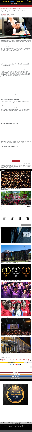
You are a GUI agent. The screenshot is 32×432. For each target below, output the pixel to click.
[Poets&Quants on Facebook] (13, 364)
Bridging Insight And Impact (5, 353)
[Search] (31, 367)
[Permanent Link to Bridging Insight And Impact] (16, 345)
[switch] (12, 219)
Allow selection (16, 224)
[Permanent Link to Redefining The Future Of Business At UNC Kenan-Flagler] (16, 253)
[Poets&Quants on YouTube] (17, 364)
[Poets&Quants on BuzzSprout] (12, 364)
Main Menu (5, 5)
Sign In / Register (20, 426)
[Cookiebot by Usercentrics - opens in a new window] (27, 206)
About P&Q (1, 425)
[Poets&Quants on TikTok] (20, 364)
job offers (6, 356)
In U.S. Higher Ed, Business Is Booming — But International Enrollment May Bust (13, 298)
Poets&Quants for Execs (12, 422)
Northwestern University (4, 357)
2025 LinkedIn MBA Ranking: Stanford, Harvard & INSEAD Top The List (11, 280)
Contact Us (15, 426)
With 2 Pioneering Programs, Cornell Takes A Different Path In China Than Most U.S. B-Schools (15, 317)
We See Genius (17, 423)
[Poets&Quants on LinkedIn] (19, 364)
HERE (14, 167)
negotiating (29, 356)
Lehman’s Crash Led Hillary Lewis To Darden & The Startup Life (23, 360)
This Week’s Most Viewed (21, 5)
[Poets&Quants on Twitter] (10, 364)
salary (9, 357)
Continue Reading (16, 161)
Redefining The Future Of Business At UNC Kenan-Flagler (9, 262)
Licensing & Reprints (19, 425)
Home (1, 5)
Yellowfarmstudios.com (18, 428)
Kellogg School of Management (21, 356)
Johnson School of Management (12, 356)
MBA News (11, 8)
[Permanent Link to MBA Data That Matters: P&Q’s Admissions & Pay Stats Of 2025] (16, 235)
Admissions (9, 5)
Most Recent (14, 5)
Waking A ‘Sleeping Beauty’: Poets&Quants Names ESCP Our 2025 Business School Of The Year (15, 335)
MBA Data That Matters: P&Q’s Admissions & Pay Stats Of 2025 (10, 244)
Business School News (5, 8)
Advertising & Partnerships (27, 425)
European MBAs (28, 5)
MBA (8, 8)
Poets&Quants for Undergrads (21, 422)
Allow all (26, 224)
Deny (6, 224)
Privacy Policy (13, 425)
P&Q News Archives (7, 425)
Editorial (10, 426)
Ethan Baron (4, 14)
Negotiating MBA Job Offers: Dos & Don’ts (17, 8)
